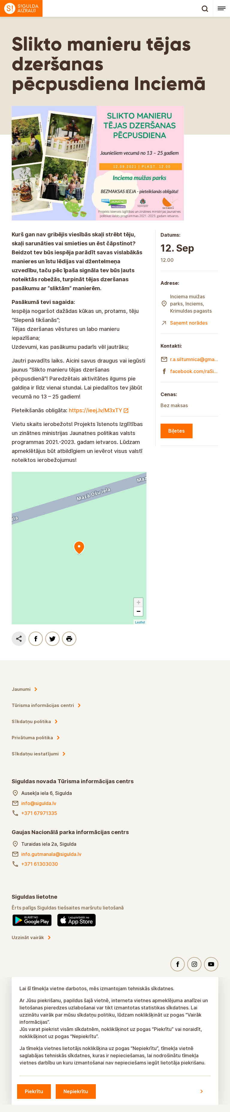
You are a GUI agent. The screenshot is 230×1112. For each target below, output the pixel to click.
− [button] (138, 611)
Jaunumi (21, 689)
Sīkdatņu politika (31, 721)
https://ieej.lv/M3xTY (95, 410)
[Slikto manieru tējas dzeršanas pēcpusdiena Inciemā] (79, 548)
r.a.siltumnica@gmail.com (194, 359)
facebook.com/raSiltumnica (194, 371)
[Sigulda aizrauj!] (106, 8)
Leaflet (140, 622)
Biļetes (176, 431)
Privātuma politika (32, 737)
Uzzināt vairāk (28, 937)
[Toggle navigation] (221, 8)
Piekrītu (34, 1091)
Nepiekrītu (75, 1091)
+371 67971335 (39, 813)
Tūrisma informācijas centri (43, 705)
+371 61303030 (39, 864)
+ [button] (138, 602)
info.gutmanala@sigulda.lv (51, 854)
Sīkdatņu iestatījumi (35, 754)
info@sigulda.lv (38, 803)
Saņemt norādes (189, 323)
